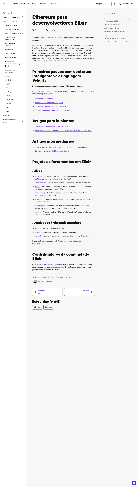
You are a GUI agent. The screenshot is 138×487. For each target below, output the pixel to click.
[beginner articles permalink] (31, 121)
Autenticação (9, 49)
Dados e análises (10, 53)
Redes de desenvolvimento (14, 33)
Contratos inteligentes (12, 29)
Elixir (7, 88)
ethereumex (40, 183)
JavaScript (10, 99)
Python (8, 103)
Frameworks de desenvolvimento (10, 38)
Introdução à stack (11, 25)
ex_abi (38, 199)
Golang (8, 92)
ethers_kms (40, 193)
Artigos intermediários (111, 28)
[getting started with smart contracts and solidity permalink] (31, 76)
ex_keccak (40, 206)
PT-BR (127, 4)
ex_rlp (38, 212)
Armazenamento (10, 57)
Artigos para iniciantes (111, 24)
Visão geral (7, 13)
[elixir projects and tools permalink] (31, 162)
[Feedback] (134, 483)
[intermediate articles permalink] (31, 141)
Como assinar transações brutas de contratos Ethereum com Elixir (61, 147)
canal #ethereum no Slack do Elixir (48, 264)
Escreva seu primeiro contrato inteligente (51, 106)
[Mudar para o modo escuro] (115, 4)
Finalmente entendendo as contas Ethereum (52, 127)
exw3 (38, 232)
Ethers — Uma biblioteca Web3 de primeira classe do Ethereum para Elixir (64, 130)
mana (38, 236)
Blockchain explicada (44, 99)
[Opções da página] (43, 29)
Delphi (8, 80)
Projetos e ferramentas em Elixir (115, 31)
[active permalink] (31, 171)
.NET (8, 84)
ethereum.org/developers (42, 94)
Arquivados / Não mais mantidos (116, 38)
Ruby (8, 107)
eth (37, 228)
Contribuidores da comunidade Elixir (116, 42)
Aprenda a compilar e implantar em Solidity (52, 110)
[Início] (4, 4)
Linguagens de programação (10, 71)
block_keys (40, 176)
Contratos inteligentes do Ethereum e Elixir (52, 151)
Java (8, 96)
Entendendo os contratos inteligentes (50, 103)
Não (50, 307)
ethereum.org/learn (84, 91)
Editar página (51, 30)
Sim (38, 307)
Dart (7, 76)
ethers (38, 186)
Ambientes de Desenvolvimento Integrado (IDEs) (14, 64)
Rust (7, 111)
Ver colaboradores (45, 281)
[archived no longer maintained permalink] (31, 223)
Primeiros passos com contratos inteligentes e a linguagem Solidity (119, 20)
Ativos (107, 35)
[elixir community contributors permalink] (31, 256)
